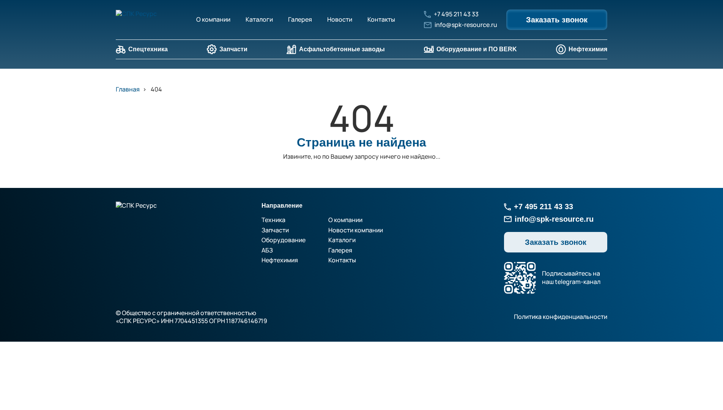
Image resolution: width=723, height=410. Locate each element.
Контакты (381, 19)
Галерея (300, 19)
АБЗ (267, 250)
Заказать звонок (557, 20)
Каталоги (259, 19)
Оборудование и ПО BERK (476, 49)
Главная (128, 89)
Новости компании (355, 230)
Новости (339, 19)
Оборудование (283, 240)
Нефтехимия (588, 49)
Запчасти (233, 49)
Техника (273, 220)
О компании (213, 19)
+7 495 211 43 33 (456, 14)
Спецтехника (148, 49)
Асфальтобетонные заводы (342, 49)
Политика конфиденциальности (560, 316)
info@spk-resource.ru (466, 25)
